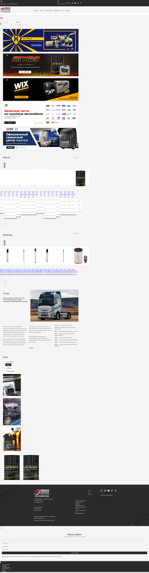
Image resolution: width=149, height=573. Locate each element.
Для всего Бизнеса (6, 564)
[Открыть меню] (1, 16)
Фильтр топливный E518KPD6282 (74, 270)
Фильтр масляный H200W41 (10, 270)
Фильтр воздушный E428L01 (2, 270)
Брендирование (5, 568)
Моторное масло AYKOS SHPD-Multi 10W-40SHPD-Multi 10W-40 (30, 469)
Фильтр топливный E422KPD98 (14, 270)
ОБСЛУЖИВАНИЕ (9, 388)
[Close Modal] (1, 527)
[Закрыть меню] (0, 562)
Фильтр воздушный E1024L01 (22, 270)
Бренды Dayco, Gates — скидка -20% (10, 468)
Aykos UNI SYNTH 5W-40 (21, 194)
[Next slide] (4, 166)
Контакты (4, 571)
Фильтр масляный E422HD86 (18, 270)
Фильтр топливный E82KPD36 (30, 270)
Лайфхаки (7, 441)
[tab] (5, 225)
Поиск (18, 22)
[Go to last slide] (4, 164)
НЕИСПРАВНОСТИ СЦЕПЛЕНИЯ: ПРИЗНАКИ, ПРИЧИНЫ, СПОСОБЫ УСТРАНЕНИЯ (11, 415)
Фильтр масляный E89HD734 (26, 270)
